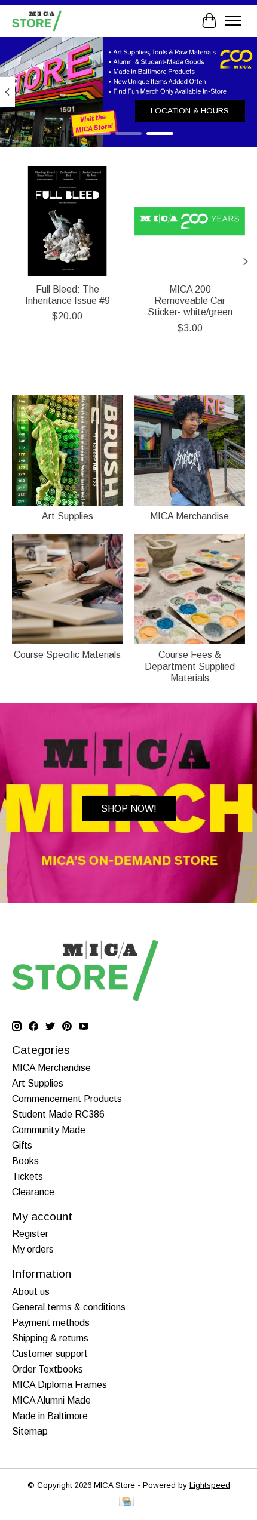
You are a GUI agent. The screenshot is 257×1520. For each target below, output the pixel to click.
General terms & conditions (69, 1307)
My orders (33, 1249)
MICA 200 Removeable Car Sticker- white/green (190, 300)
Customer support (50, 1354)
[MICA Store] (37, 20)
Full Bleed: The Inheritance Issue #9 (67, 295)
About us (31, 1292)
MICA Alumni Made (51, 1400)
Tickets (27, 1176)
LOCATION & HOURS (190, 110)
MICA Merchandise (189, 516)
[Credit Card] (126, 1502)
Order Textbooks (47, 1369)
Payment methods (51, 1323)
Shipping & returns (50, 1338)
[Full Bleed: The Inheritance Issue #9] (67, 221)
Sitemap (30, 1431)
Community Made (48, 1130)
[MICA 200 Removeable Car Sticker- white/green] (189, 221)
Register (30, 1234)
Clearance (33, 1192)
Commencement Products (67, 1099)
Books (25, 1161)
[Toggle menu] (233, 21)
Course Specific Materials (67, 655)
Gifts (22, 1145)
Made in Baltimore (50, 1416)
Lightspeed (209, 1485)
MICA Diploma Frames (59, 1385)
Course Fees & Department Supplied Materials (190, 666)
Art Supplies (67, 516)
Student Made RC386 (58, 1114)
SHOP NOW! (129, 809)
